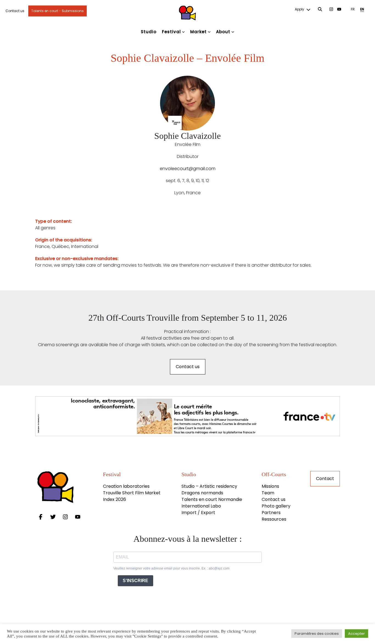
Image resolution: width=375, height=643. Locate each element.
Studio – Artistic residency (209, 486)
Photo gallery (276, 506)
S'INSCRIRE (135, 580)
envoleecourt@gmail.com (188, 168)
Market (198, 32)
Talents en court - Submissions (57, 11)
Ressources (274, 519)
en (362, 9)
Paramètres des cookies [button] (317, 633)
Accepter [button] (356, 633)
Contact (325, 478)
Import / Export (198, 512)
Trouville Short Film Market (132, 493)
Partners (271, 512)
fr (353, 9)
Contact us (14, 11)
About (223, 32)
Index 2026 (114, 499)
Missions (270, 486)
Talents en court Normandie (211, 499)
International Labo (201, 506)
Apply (300, 9)
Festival (171, 32)
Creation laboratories (126, 486)
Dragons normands (202, 493)
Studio (148, 32)
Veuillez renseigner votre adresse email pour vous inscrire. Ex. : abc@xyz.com (171, 568)
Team (268, 493)
